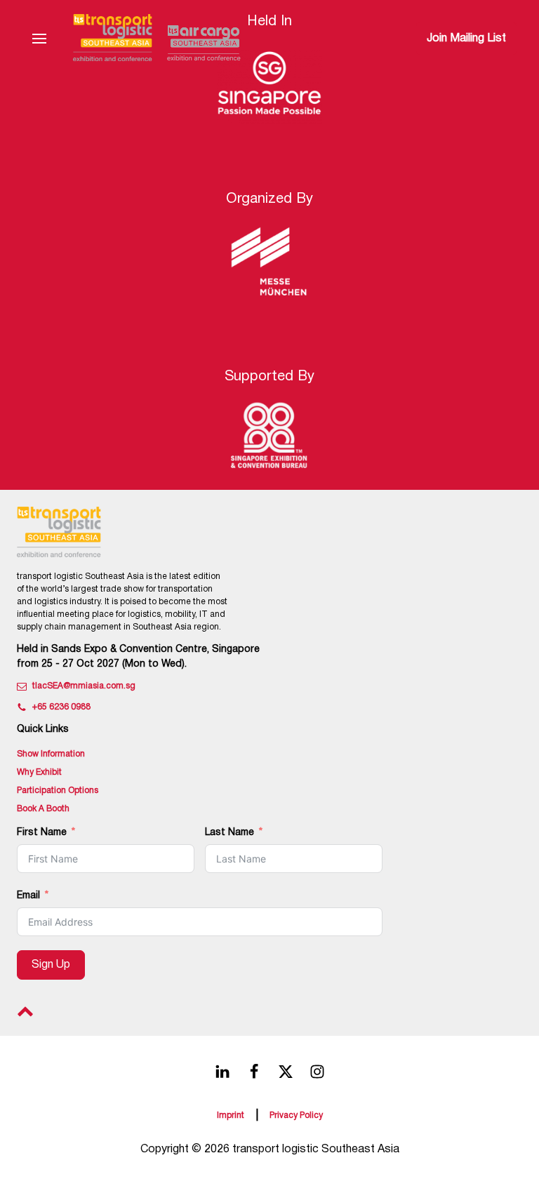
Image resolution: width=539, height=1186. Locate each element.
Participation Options (57, 790)
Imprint (230, 1115)
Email (28, 895)
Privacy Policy (296, 1115)
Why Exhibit (39, 772)
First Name (42, 832)
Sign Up (51, 965)
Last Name (229, 832)
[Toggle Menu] (39, 38)
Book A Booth (43, 809)
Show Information (51, 754)
